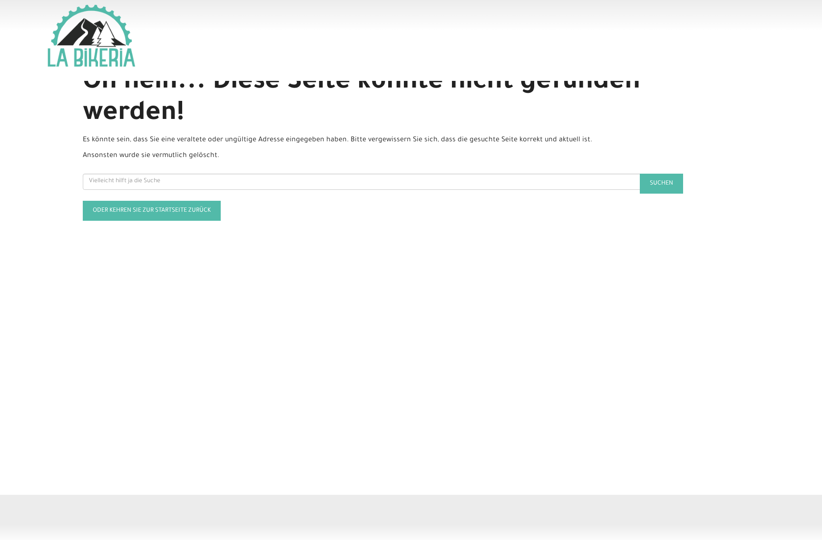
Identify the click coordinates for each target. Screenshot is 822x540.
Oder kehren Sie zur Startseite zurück (152, 210)
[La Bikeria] (195, 36)
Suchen (661, 183)
